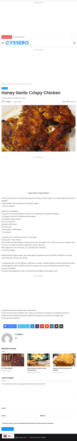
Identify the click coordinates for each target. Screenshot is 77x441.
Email (4, 415)
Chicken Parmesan (19, 37)
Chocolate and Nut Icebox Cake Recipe (37, 369)
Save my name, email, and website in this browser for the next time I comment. (28, 423)
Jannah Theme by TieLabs (37, 437)
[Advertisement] (38, 20)
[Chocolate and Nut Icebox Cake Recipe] (38, 360)
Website (42, 415)
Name (4, 408)
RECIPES (10, 84)
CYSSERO (8, 101)
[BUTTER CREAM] (13, 360)
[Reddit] (47, 326)
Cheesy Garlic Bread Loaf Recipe (62, 369)
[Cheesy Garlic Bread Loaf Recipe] (64, 360)
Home (5, 84)
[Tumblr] (37, 326)
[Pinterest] (42, 326)
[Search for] (74, 43)
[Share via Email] (56, 326)
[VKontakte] (52, 326)
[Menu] (3, 43)
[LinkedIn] (32, 326)
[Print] (61, 326)
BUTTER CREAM (7, 368)
